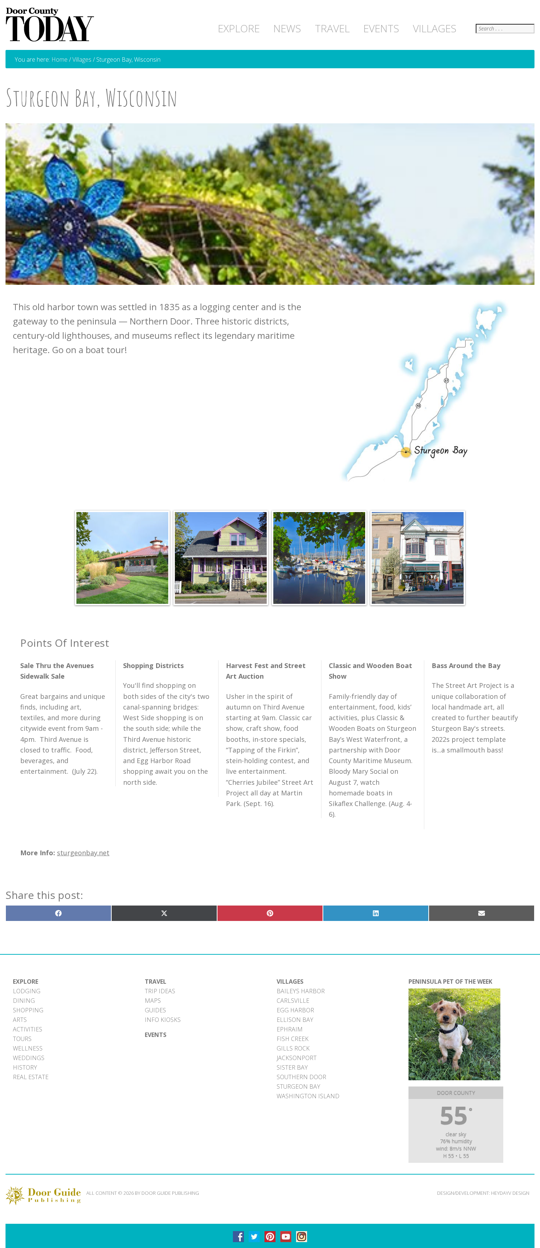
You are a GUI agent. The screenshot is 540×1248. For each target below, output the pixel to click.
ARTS (20, 1020)
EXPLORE (25, 981)
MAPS (153, 1001)
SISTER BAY (292, 1067)
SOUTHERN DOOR (301, 1077)
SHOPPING (28, 1010)
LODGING (26, 991)
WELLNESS (28, 1048)
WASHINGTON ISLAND (308, 1096)
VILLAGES (290, 981)
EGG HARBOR (295, 1010)
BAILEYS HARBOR (301, 991)
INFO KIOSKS (163, 1020)
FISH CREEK (293, 1039)
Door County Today (51, 25)
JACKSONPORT (297, 1058)
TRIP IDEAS (160, 991)
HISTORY (25, 1067)
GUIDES (155, 1010)
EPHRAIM (290, 1029)
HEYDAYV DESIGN (510, 1193)
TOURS (22, 1039)
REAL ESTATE (30, 1077)
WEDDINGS (28, 1058)
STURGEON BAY (298, 1086)
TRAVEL (155, 981)
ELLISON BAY (295, 1020)
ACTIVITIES (27, 1029)
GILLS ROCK (293, 1048)
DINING (24, 1001)
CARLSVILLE (293, 1001)
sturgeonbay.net (83, 852)
